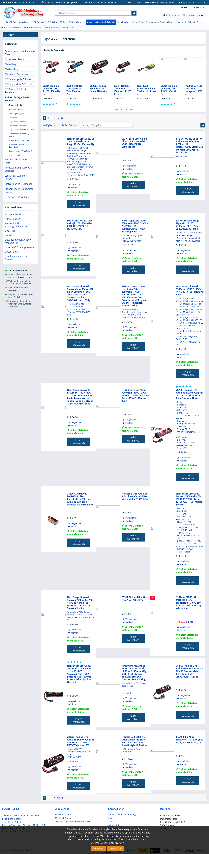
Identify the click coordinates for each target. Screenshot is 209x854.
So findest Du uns (115, 825)
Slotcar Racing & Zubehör (18, 183)
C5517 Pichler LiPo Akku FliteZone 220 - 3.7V (135, 598)
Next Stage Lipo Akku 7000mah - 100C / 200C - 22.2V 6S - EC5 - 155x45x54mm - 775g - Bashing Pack (135, 226)
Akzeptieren (115, 848)
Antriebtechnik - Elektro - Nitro (130, 22)
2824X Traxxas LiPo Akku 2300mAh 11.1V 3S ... (98, 90)
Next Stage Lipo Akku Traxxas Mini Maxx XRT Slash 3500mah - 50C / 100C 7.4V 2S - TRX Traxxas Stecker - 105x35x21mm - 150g (80, 293)
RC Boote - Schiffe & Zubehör (72, 22)
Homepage (2, 27)
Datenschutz (12, 251)
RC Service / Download (17, 197)
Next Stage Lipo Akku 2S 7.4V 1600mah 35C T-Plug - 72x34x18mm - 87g (80, 141)
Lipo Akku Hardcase (18, 121)
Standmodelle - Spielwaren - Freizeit (20, 190)
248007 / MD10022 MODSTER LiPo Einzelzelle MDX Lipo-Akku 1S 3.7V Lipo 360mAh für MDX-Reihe (80, 499)
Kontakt (9, 235)
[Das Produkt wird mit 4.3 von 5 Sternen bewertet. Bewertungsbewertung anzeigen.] (184, 386)
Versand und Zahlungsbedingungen (17, 225)
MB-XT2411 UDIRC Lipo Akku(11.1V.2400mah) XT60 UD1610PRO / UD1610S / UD (80, 224)
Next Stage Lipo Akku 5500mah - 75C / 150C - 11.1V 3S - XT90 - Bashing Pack (189, 290)
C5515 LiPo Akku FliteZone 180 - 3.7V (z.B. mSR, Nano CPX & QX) (189, 740)
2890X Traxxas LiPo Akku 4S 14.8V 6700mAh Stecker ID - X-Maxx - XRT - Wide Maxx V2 (80, 741)
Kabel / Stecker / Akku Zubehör (20, 151)
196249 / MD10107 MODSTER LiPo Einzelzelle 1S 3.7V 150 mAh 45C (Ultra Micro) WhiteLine (188, 603)
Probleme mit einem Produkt (16, 258)
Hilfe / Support (13, 218)
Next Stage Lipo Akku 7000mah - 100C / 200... (193, 89)
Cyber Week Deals (14, 59)
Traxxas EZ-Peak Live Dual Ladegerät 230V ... (170, 90)
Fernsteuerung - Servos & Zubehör (161, 22)
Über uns (10, 230)
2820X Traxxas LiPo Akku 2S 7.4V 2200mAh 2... (145, 90)
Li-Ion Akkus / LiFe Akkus (19, 140)
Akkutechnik (37, 27)
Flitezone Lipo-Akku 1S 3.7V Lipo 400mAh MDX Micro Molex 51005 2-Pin (135, 496)
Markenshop (11, 69)
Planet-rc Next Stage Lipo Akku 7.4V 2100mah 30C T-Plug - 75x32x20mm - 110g (188, 224)
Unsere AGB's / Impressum (19, 247)
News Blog (10, 64)
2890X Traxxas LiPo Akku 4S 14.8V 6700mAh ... (74, 90)
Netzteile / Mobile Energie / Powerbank (20, 145)
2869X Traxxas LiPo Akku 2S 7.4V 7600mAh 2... (51, 90)
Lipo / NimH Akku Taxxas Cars (22, 129)
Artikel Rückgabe (63, 814)
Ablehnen (98, 848)
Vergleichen (76, 184)
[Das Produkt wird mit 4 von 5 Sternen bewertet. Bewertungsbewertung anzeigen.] (145, 104)
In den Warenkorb (79, 204)
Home (7, 22)
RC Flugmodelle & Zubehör (45, 22)
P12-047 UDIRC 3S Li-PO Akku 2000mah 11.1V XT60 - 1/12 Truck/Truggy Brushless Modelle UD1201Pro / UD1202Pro (189, 145)
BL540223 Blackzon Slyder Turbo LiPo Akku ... (123, 90)
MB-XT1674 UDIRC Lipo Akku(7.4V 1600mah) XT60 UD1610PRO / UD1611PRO (134, 142)
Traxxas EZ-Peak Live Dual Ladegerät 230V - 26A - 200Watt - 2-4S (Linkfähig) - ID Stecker (134, 741)
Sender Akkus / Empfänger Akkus (20, 135)
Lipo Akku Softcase (18, 125)
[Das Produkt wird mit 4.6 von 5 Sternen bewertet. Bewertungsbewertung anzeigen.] (50, 104)
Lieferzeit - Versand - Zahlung (121, 814)
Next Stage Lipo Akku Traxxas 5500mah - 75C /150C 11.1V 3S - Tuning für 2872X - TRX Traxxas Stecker (189, 499)
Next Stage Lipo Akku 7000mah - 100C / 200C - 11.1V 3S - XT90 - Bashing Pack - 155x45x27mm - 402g (135, 395)
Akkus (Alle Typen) (17, 114)
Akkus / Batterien (52, 27)
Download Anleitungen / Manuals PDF (18, 241)
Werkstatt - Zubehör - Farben (190, 22)
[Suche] (134, 13)
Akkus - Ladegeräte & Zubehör (101, 22)
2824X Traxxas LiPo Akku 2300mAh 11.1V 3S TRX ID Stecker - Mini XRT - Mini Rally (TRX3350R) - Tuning (189, 671)
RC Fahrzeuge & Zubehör (21, 22)
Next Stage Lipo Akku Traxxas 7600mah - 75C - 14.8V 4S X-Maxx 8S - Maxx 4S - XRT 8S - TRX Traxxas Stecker (80, 603)
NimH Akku (14, 118)
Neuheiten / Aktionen (16, 74)
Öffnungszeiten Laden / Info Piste (20, 53)
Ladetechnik (13, 155)
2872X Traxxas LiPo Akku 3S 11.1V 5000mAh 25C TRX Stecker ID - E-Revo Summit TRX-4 (189, 394)
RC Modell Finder (14, 214)
